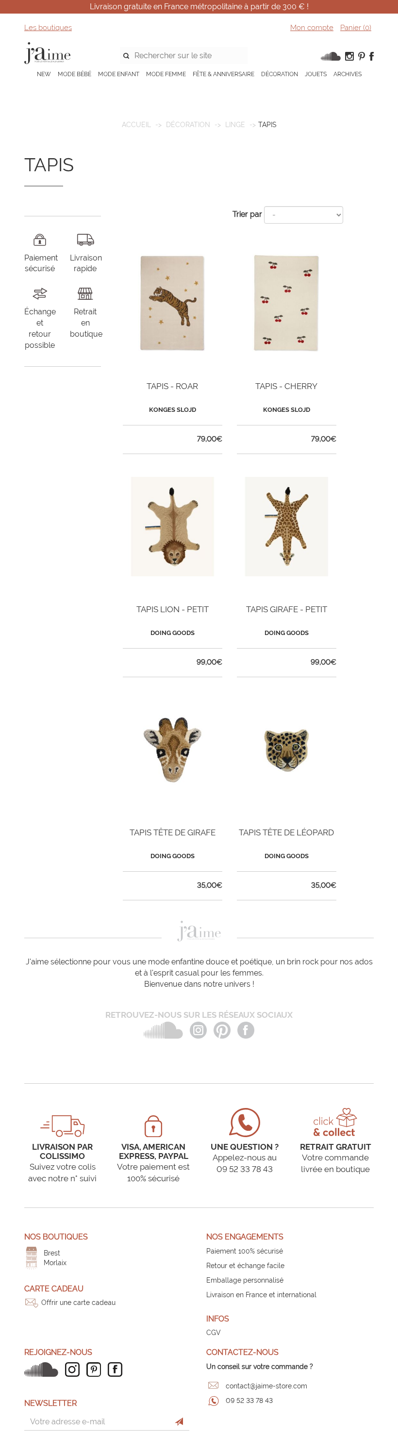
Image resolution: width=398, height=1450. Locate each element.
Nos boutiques (56, 1236)
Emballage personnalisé (244, 1280)
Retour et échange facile (245, 1266)
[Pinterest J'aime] (96, 1369)
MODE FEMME (166, 74)
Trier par (247, 214)
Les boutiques (48, 27)
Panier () (355, 27)
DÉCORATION (279, 74)
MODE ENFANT (118, 74)
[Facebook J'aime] (117, 1369)
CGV (213, 1332)
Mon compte (311, 27)
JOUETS (316, 74)
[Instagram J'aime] (74, 1369)
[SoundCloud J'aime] (43, 1369)
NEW (44, 74)
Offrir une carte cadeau (78, 1302)
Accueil (136, 125)
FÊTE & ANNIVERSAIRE (223, 74)
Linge (235, 125)
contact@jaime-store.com (266, 1386)
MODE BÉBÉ (74, 74)
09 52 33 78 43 (249, 1400)
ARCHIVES (347, 74)
